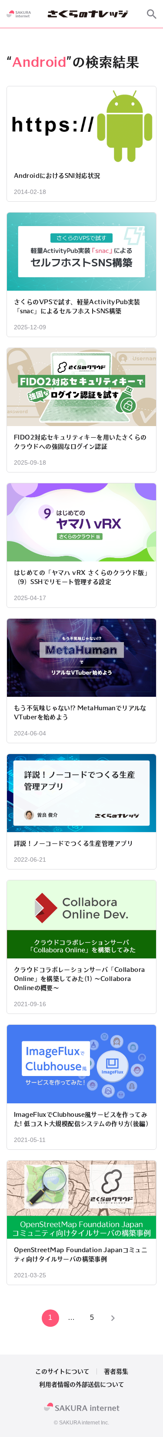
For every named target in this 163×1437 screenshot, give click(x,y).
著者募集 (116, 1371)
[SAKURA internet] (19, 13)
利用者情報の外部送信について (81, 1384)
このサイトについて (62, 1371)
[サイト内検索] (151, 14)
